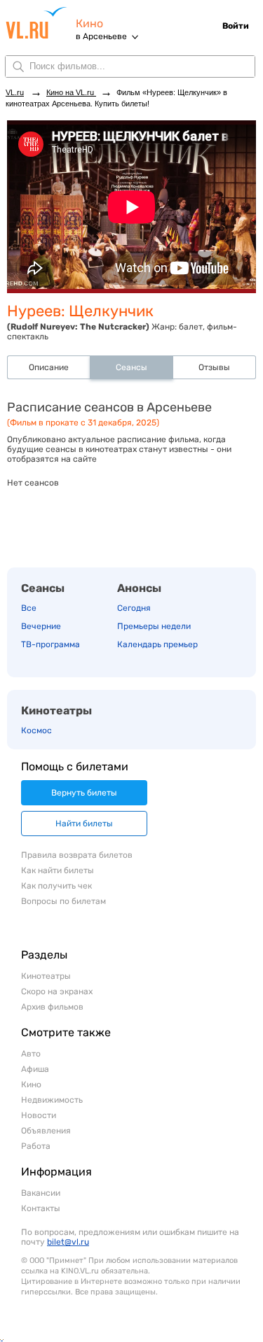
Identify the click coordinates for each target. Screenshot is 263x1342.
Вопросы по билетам (63, 901)
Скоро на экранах (57, 991)
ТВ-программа (50, 644)
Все (28, 608)
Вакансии (40, 1193)
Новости (38, 1115)
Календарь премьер (157, 644)
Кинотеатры (56, 710)
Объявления (46, 1131)
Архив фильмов (52, 1007)
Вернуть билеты (84, 793)
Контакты (40, 1208)
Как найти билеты (57, 870)
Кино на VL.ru (71, 92)
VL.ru (41, 22)
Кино (89, 23)
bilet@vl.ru (68, 1242)
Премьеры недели (154, 626)
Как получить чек (56, 886)
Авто (31, 1054)
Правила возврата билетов (77, 855)
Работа (35, 1146)
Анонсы (139, 588)
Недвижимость (52, 1100)
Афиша (35, 1069)
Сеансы (43, 588)
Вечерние (41, 626)
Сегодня (134, 608)
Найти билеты (84, 823)
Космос (36, 730)
